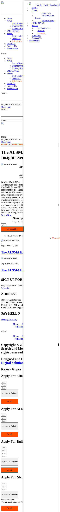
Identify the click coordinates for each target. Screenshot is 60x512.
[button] (6, 215)
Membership (12, 48)
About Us (11, 43)
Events (10, 33)
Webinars (16, 38)
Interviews (16, 41)
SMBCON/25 (13, 31)
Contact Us (12, 46)
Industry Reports (19, 28)
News (9, 21)
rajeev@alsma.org (9, 319)
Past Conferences (19, 36)
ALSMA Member (12, 502)
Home (9, 18)
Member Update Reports (23, 26)
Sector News (18, 23)
